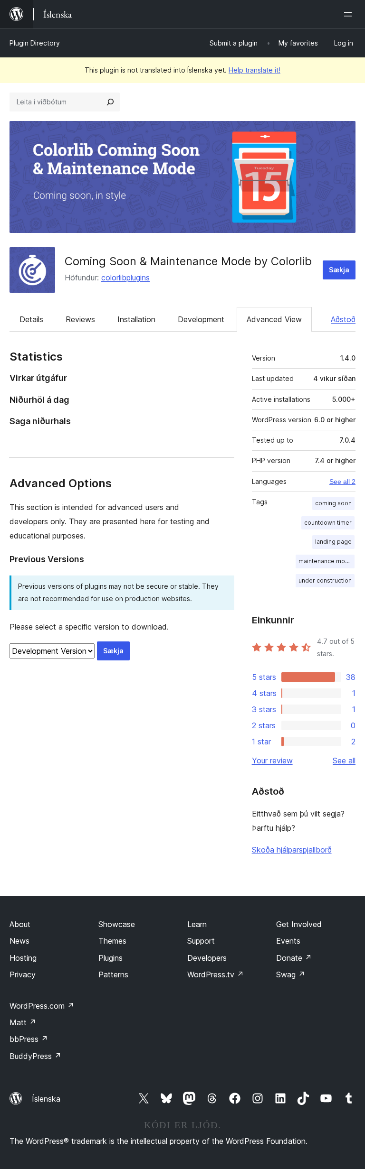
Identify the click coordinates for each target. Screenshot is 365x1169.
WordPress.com (42, 1006)
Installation (136, 319)
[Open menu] (350, 14)
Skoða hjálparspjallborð (292, 849)
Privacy (23, 974)
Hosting (23, 958)
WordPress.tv (215, 974)
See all (344, 760)
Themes (112, 941)
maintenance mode (325, 561)
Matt (23, 1022)
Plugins (110, 958)
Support (201, 941)
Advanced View (274, 319)
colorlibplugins (125, 277)
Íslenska (46, 1099)
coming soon (333, 503)
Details (31, 319)
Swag (290, 974)
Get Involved (299, 924)
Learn (197, 924)
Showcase (116, 924)
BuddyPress (35, 1056)
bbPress (29, 1039)
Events (288, 941)
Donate (294, 958)
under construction (325, 580)
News (19, 941)
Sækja (339, 270)
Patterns (113, 974)
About (20, 924)
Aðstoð (343, 319)
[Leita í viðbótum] (110, 102)
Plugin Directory (35, 43)
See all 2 (342, 481)
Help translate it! (254, 70)
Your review (272, 760)
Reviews (80, 319)
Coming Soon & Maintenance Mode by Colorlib (188, 261)
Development (201, 319)
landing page (333, 541)
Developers (207, 958)
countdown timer (328, 522)
